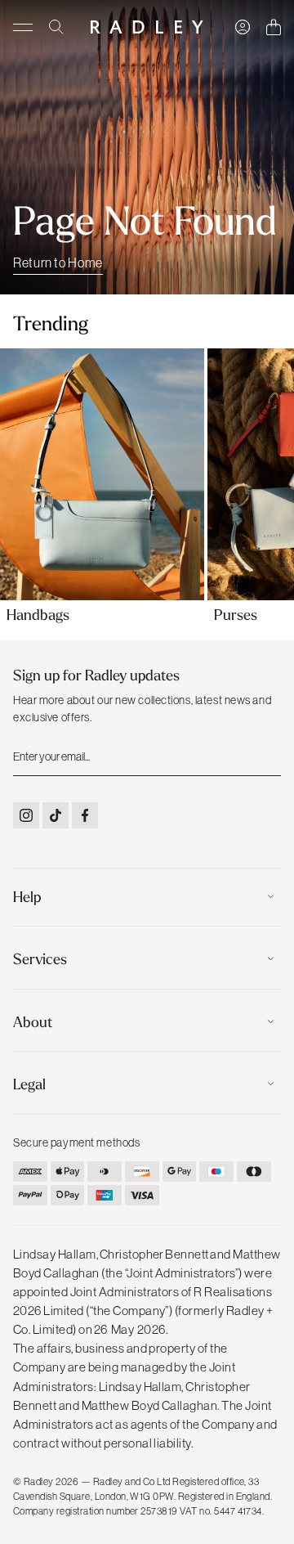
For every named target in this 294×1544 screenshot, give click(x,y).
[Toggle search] (56, 27)
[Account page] (242, 27)
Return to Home (58, 262)
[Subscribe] (267, 756)
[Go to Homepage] (147, 27)
